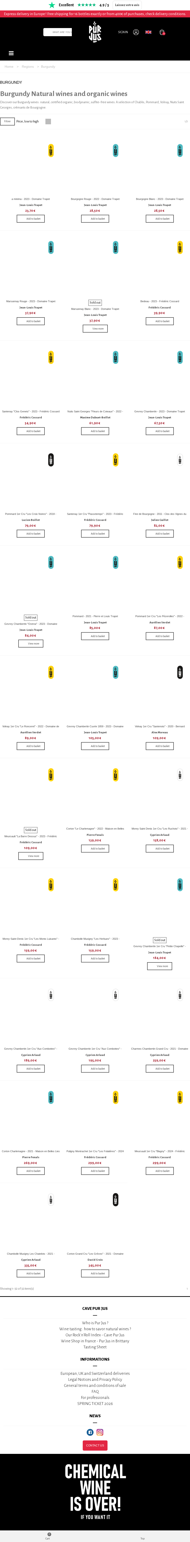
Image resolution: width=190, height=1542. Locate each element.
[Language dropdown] (148, 32)
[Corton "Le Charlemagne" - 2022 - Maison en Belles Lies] (95, 794)
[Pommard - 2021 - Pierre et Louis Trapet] (95, 581)
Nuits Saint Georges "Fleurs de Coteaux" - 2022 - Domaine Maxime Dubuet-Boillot (95, 413)
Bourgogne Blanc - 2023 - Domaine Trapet (160, 199)
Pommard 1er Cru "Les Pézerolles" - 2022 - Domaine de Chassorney (159, 618)
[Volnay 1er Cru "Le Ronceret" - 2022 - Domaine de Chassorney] (30, 691)
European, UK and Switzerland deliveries (95, 1373)
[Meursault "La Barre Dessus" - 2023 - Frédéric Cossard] (30, 794)
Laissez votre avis (127, 5)
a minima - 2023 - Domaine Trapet (31, 199)
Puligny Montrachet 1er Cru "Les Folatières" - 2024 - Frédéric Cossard (95, 1153)
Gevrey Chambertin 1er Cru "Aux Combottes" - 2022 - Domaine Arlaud (95, 1050)
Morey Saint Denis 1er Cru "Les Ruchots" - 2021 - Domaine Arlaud (160, 830)
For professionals (95, 1397)
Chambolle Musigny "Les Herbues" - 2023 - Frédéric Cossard (95, 940)
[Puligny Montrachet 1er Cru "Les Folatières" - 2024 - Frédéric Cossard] (95, 1116)
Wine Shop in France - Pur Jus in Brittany (95, 1341)
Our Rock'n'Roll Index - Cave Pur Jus (95, 1335)
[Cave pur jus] (95, 32)
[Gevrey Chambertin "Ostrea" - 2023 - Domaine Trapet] (30, 581)
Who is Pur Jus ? (95, 1323)
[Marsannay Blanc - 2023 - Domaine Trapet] (95, 266)
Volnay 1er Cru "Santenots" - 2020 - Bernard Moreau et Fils (160, 728)
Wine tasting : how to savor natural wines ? (95, 1329)
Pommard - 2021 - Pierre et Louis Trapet (95, 616)
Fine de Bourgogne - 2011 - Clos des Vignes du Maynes (159, 516)
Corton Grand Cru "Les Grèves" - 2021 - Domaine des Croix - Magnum (95, 1255)
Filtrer (7, 121)
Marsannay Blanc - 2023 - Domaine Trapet (95, 309)
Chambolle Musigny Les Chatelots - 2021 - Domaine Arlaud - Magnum (31, 1255)
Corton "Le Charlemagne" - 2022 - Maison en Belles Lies (95, 830)
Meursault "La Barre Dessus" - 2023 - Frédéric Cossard (30, 838)
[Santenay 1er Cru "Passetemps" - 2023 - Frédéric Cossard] (95, 479)
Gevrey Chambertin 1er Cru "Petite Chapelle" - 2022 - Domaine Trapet (159, 948)
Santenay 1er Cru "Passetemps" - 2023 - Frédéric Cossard (95, 516)
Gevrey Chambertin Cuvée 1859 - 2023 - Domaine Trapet (95, 728)
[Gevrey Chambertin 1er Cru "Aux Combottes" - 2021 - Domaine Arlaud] (30, 1014)
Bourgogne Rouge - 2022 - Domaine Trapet (95, 199)
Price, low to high (27, 121)
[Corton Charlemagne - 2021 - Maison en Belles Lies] (30, 1116)
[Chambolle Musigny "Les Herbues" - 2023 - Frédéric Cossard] (95, 904)
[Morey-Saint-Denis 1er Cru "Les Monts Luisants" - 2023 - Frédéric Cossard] (30, 904)
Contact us (95, 1445)
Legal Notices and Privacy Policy (95, 1379)
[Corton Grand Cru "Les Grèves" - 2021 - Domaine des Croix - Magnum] (95, 1219)
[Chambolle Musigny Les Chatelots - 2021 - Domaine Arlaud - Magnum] (30, 1219)
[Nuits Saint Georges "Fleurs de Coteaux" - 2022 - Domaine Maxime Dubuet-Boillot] (95, 376)
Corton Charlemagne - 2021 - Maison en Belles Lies (31, 1151)
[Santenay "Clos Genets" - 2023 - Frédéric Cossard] (30, 376)
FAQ (95, 1391)
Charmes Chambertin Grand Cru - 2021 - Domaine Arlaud (159, 1050)
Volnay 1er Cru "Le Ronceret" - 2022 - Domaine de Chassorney (30, 728)
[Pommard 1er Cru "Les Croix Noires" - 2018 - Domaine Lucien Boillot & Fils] (30, 479)
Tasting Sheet (95, 1347)
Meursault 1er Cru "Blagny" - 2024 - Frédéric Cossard (160, 1153)
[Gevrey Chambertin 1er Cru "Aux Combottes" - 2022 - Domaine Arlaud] (95, 1014)
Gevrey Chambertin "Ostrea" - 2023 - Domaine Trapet (30, 625)
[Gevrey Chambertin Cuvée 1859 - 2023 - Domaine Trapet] (95, 691)
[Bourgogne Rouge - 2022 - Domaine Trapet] (95, 164)
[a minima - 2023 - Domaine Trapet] (30, 164)
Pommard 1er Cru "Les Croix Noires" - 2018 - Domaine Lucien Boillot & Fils (30, 516)
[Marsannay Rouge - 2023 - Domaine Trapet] (30, 266)
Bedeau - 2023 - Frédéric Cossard (159, 301)
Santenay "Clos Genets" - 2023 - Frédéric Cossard (31, 411)
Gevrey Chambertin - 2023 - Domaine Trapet (159, 411)
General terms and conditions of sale (95, 1385)
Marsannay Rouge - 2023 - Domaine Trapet (30, 301)
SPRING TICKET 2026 (95, 1403)
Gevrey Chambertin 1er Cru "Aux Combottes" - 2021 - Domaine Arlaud (30, 1050)
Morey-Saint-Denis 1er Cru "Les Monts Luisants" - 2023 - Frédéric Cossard (31, 940)
